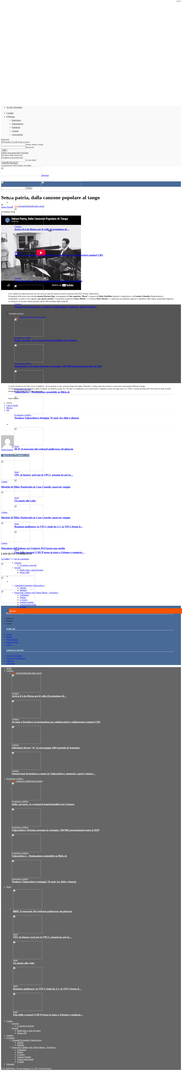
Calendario (24, 595)
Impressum (16, 120)
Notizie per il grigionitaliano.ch (16, 658)
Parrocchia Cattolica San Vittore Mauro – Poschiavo (36, 593)
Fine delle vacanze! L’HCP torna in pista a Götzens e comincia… (49, 552)
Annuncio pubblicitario (28, 317)
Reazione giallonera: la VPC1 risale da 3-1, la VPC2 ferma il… (48, 526)
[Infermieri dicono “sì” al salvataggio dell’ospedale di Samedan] (28, 276)
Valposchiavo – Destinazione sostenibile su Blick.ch (42, 392)
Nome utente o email (34, 144)
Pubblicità (16, 127)
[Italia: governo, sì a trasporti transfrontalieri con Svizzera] (28, 336)
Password (30, 147)
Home (11, 197)
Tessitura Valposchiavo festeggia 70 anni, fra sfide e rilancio (44, 881)
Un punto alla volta (25, 500)
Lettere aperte (38, 206)
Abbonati (12, 611)
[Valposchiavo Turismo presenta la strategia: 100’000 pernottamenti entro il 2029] (28, 361)
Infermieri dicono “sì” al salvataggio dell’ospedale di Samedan (48, 281)
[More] (83, 424)
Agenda (12, 576)
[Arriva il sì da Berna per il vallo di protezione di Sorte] (28, 225)
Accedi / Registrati (14, 107)
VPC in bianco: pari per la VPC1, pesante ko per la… (43, 475)
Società (17, 568)
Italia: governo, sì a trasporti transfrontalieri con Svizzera (45, 340)
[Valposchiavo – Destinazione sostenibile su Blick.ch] (28, 387)
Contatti (15, 131)
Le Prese (9, 634)
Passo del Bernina (12, 640)
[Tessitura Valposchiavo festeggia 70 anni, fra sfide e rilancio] (28, 413)
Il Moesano (10, 661)
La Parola (12, 582)
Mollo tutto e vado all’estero (31, 570)
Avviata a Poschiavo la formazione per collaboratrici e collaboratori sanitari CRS (58, 255)
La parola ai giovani (28, 565)
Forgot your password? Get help (14, 153)
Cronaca (12, 202)
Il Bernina (10, 116)
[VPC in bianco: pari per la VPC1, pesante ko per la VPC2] (28, 470)
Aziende (41, 317)
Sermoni (23, 590)
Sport (16, 446)
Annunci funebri (27, 602)
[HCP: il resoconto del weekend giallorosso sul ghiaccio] (28, 444)
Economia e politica (16, 313)
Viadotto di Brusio (12, 642)
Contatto (10, 113)
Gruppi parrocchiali (28, 604)
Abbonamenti (17, 124)
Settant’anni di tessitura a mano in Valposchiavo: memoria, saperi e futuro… (56, 306)
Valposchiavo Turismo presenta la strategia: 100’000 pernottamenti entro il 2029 (58, 366)
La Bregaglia (10, 664)
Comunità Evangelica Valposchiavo (29, 585)
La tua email (31, 160)
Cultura (12, 559)
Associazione (17, 134)
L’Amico (23, 600)
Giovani (17, 563)
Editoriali (29, 206)
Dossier (22, 206)
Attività (23, 588)
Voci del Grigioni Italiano (14, 656)
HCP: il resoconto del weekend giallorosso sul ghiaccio (43, 449)
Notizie (23, 597)
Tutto (16, 206)
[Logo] (21, 191)
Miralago (9, 637)
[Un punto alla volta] (28, 496)
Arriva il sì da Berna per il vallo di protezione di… (41, 229)
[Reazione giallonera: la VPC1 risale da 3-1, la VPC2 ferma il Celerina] (28, 522)
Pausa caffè (24, 572)
